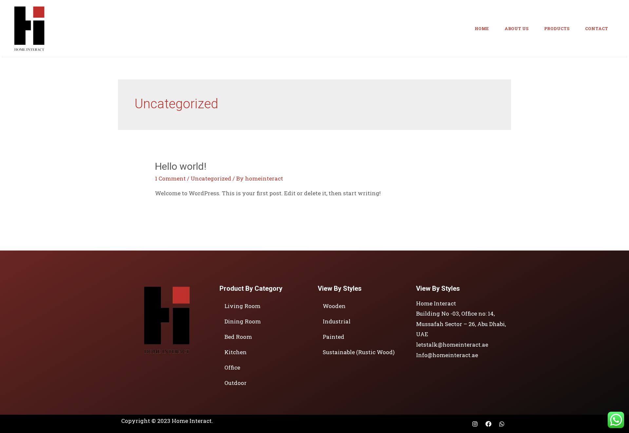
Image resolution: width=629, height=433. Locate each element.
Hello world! (180, 166)
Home (482, 28)
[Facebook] (488, 424)
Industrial (337, 321)
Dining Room (242, 321)
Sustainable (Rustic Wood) (359, 352)
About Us (516, 28)
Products (556, 28)
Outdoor (235, 383)
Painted (333, 336)
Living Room (242, 306)
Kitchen (235, 352)
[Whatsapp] (502, 424)
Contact (596, 28)
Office (232, 367)
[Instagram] (475, 424)
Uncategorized (211, 178)
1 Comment (170, 178)
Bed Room (238, 336)
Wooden (334, 306)
